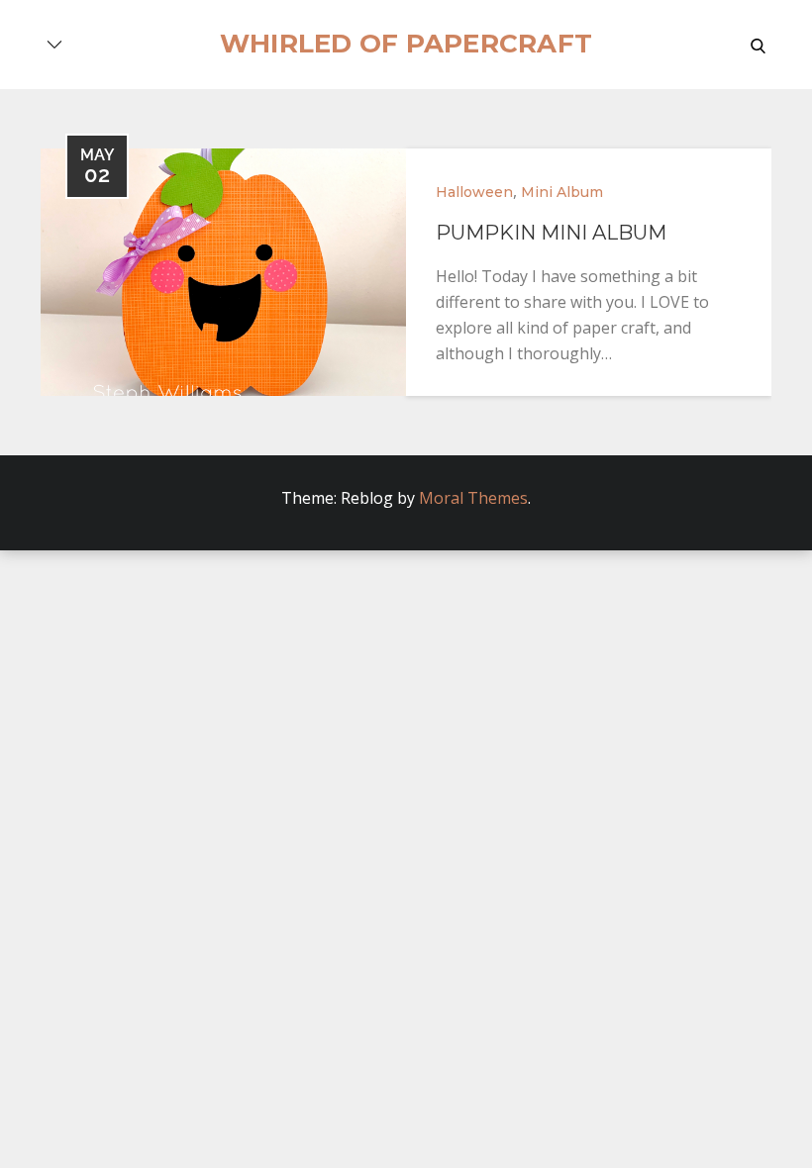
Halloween (474, 192)
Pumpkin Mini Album (551, 232)
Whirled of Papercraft (406, 43)
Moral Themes (473, 498)
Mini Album (562, 192)
